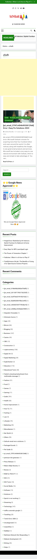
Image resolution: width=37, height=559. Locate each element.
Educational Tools (10, 370)
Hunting (6, 413)
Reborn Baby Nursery (11, 466)
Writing (6, 543)
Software (7, 490)
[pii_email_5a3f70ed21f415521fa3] (15, 297)
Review (6, 470)
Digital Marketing (9, 358)
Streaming (7, 502)
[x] (18, 8)
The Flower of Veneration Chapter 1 (15, 253)
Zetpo (6, 547)
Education (7, 366)
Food (5, 384)
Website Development (11, 539)
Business (7, 333)
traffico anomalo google (12, 510)
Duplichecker (8, 362)
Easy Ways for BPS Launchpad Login (16, 249)
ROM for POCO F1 (10, 474)
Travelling (7, 514)
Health (6, 401)
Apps (5, 321)
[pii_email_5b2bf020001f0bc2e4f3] (15, 301)
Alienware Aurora (9, 317)
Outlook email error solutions (13, 441)
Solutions (7, 494)
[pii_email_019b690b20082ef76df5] (15, 288)
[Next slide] (34, 2)
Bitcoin (6, 325)
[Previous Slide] (31, 2)
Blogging (7, 329)
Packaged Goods (9, 445)
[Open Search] (31, 30)
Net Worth (7, 433)
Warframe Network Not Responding (15, 535)
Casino (6, 337)
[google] (21, 8)
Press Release (8, 462)
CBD (5, 341)
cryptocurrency (9, 349)
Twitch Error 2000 (10, 519)
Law (5, 417)
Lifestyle (7, 421)
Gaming (6, 392)
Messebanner (8, 429)
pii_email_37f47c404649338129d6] (20, 118)
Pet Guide (7, 449)
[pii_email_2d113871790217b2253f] (15, 293)
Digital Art (7, 354)
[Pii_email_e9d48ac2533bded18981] (15, 309)
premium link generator (11, 458)
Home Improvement (10, 405)
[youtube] (23, 8)
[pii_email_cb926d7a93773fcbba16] (15, 305)
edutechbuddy (9, 132)
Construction (8, 345)
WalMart (7, 531)
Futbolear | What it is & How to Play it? (18, 2)
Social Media (8, 486)
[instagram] (15, 8)
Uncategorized (9, 523)
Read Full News (8, 162)
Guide (6, 118)
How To (6, 409)
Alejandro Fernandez (10, 313)
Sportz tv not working (11, 498)
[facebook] (13, 8)
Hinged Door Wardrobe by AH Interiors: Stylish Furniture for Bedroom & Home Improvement (17, 243)
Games (6, 388)
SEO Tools (7, 482)
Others (6, 437)
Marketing (7, 425)
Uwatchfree (8, 527)
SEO (5, 478)
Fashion (6, 380)
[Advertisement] (18, 77)
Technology (9, 120)
